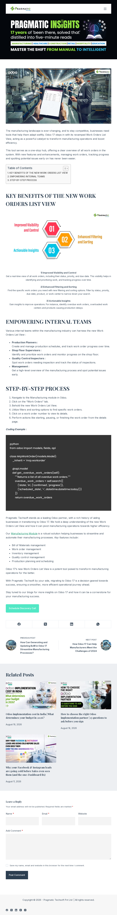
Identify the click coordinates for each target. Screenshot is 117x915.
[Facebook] (19, 624)
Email (45, 813)
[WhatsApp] (98, 624)
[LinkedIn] (72, 624)
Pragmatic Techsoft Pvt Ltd (58, 899)
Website (82, 813)
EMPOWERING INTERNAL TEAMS (27, 176)
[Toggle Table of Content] (64, 168)
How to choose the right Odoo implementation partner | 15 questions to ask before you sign (84, 717)
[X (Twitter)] (45, 624)
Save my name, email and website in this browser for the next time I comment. (47, 865)
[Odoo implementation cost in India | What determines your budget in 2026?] (31, 695)
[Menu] (105, 8)
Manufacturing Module (24, 533)
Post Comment (17, 874)
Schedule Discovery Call (22, 608)
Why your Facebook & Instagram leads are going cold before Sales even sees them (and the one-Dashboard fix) (29, 771)
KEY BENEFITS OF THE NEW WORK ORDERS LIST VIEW (38, 173)
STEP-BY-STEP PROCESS (23, 180)
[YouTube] (21, 910)
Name (10, 813)
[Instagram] (25, 910)
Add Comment (14, 830)
